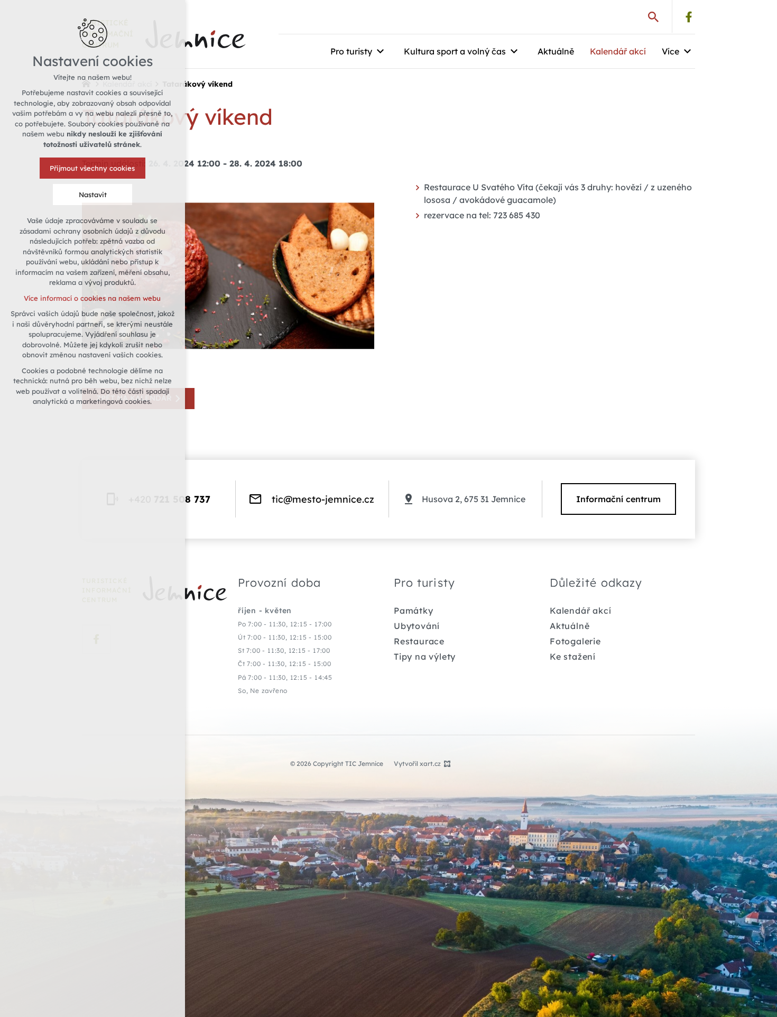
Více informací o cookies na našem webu (92, 298)
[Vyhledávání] (653, 16)
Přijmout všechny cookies (92, 168)
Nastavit (93, 194)
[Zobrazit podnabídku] (380, 51)
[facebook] (688, 17)
